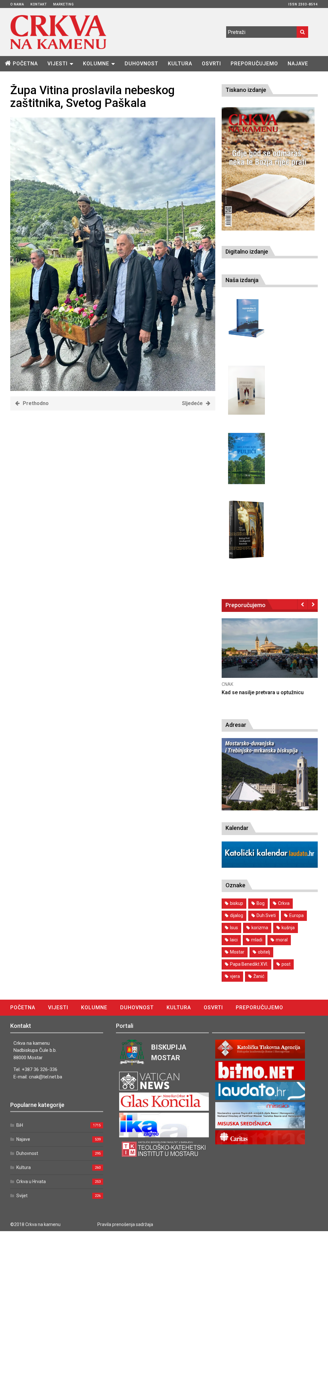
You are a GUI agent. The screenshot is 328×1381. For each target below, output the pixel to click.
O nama (17, 4)
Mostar (237, 952)
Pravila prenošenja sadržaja (125, 1224)
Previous (303, 604)
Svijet (22, 1195)
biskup (236, 903)
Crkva (284, 903)
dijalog (236, 915)
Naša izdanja (242, 280)
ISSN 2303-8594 (303, 4)
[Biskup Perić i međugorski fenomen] (246, 530)
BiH (19, 1125)
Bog (261, 903)
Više (270, 655)
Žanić (258, 976)
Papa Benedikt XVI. (249, 964)
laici (234, 939)
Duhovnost (141, 64)
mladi (256, 939)
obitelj (264, 952)
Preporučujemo (254, 64)
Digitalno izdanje (247, 251)
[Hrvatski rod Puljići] (246, 458)
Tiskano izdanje (246, 89)
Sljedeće (192, 403)
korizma (259, 927)
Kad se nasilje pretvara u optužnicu (263, 692)
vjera (235, 976)
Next (313, 604)
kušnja (288, 927)
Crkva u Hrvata (31, 1181)
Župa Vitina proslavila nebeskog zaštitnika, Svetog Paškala (92, 97)
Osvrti (211, 64)
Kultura (180, 64)
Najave (298, 64)
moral (282, 939)
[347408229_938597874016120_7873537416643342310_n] (112, 389)
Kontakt (38, 4)
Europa (296, 915)
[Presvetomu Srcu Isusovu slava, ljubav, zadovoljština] (246, 390)
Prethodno (36, 403)
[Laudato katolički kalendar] (270, 866)
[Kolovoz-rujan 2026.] (268, 168)
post (286, 964)
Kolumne (96, 64)
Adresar (236, 724)
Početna (25, 64)
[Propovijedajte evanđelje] (246, 318)
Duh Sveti (266, 915)
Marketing (63, 4)
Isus (234, 927)
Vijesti (57, 64)
